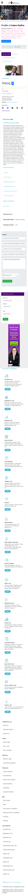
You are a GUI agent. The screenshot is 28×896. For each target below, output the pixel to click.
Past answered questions (8, 57)
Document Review (8, 792)
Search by (5, 297)
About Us (5, 725)
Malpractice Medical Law (9, 181)
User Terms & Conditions (10, 808)
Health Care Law (7, 177)
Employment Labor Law (10, 845)
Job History (15, 54)
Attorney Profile (6, 54)
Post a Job (6, 746)
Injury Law (6, 862)
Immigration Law (7, 857)
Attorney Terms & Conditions (11, 812)
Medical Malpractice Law (9, 186)
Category (5, 303)
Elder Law (6, 172)
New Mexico (6, 206)
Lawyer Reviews (7, 771)
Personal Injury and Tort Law (10, 191)
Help (4, 804)
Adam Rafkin (5, 78)
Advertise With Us (8, 729)
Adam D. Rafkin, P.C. (7, 93)
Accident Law (7, 829)
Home (4, 46)
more (7, 389)
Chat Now (4, 15)
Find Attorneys (7, 775)
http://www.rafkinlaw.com (12, 102)
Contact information (7, 61)
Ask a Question (7, 750)
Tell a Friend (6, 800)
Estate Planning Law (9, 849)
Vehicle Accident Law (8, 195)
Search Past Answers (9, 779)
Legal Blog (6, 787)
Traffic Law (6, 874)
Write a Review (6, 41)
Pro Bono (5, 816)
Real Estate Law (7, 866)
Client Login (6, 742)
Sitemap (5, 820)
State (4, 311)
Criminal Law (6, 841)
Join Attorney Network (9, 763)
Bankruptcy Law (7, 833)
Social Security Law (8, 870)
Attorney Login (7, 759)
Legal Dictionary (7, 783)
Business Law (7, 837)
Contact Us (6, 733)
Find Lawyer (10, 46)
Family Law (6, 853)
